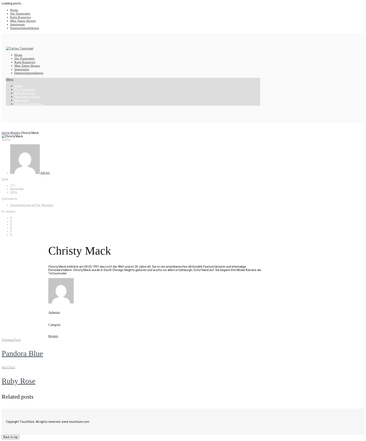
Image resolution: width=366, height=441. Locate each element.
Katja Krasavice (20, 17)
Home (14, 10)
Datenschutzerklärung (24, 28)
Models (15, 133)
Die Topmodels (20, 13)
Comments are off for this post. (32, 205)
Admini (45, 173)
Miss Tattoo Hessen (23, 20)
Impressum (17, 24)
